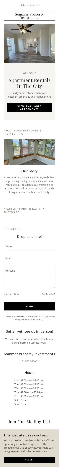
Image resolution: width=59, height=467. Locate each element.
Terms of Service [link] (31, 319)
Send (29, 306)
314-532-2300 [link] (29, 5)
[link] (29, 16)
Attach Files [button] (12, 294)
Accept (29, 459)
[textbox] (29, 246)
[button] (5, 294)
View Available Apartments (30, 107)
